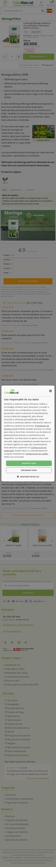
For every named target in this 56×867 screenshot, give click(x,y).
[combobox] (50, 390)
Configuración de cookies (36, 454)
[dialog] (28, 433)
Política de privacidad (14, 457)
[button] (28, 476)
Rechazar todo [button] (29, 470)
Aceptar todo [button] (29, 463)
